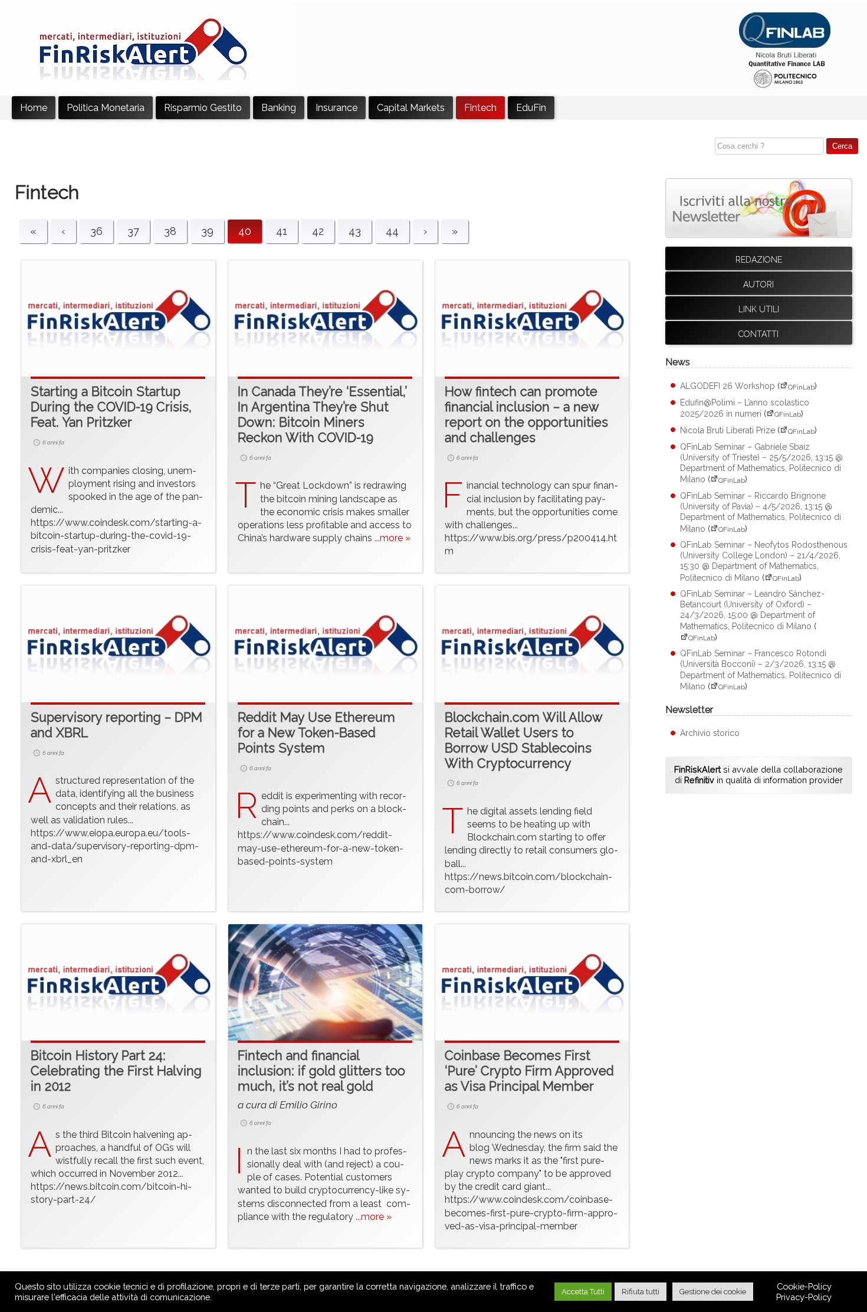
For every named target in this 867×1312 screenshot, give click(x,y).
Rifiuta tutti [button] (640, 1291)
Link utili (758, 309)
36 (96, 231)
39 (207, 231)
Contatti (758, 334)
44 (392, 231)
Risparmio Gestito (203, 107)
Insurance (336, 107)
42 (318, 231)
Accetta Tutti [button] (583, 1291)
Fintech (480, 107)
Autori (758, 284)
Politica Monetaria (105, 107)
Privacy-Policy (804, 1297)
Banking (278, 107)
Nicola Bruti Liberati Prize (727, 431)
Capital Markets (411, 107)
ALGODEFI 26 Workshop (727, 386)
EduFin (531, 107)
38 (170, 231)
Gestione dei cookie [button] (712, 1291)
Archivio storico (710, 733)
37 (133, 231)
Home (33, 107)
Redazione (758, 259)
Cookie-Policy (804, 1286)
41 (281, 231)
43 (355, 231)
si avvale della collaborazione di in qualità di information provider (758, 775)
